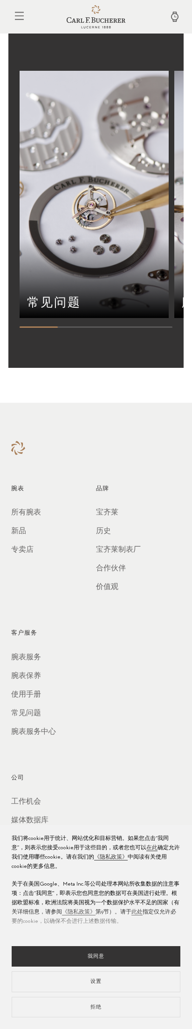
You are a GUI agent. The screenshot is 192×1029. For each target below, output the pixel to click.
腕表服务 (26, 657)
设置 (96, 981)
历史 (103, 531)
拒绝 (96, 1006)
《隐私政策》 (111, 857)
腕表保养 (26, 676)
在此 (152, 848)
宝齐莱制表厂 (118, 550)
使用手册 (26, 694)
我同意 (96, 956)
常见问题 (26, 713)
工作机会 (26, 802)
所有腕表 (26, 512)
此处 (137, 912)
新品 (18, 531)
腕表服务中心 (33, 732)
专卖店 (22, 550)
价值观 (107, 587)
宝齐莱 (107, 512)
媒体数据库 (29, 820)
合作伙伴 (111, 568)
